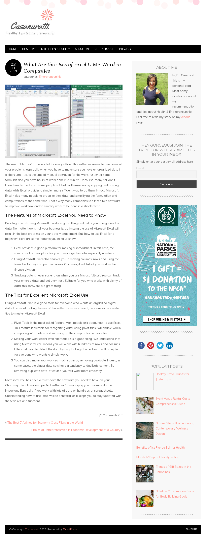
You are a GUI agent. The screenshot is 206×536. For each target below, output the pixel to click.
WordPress (70, 529)
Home (13, 49)
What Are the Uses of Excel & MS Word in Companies (72, 67)
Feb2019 (13, 69)
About (185, 117)
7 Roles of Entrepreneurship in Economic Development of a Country (76, 430)
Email (140, 168)
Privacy (125, 49)
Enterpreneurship (54, 49)
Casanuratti (32, 529)
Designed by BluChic (191, 529)
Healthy (28, 49)
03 (13, 64)
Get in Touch (104, 49)
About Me (82, 49)
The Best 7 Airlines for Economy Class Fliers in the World (45, 422)
